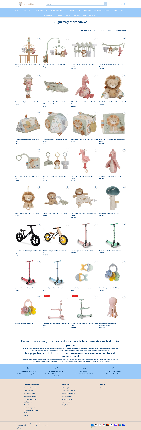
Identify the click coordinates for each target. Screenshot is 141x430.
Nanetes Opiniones (67, 399)
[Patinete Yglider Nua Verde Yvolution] (112, 235)
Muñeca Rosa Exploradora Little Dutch (26, 102)
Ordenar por (122, 30)
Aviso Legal (65, 388)
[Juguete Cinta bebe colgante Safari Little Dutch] (112, 49)
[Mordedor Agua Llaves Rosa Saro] (28, 307)
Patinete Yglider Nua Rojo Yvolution (25, 288)
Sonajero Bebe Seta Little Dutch (109, 213)
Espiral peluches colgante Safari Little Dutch (82, 65)
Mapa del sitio (66, 402)
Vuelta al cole (27, 10)
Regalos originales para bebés (31, 411)
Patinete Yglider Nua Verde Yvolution (110, 250)
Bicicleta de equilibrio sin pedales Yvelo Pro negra (28, 252)
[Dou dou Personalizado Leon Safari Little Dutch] (84, 198)
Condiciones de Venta (68, 390)
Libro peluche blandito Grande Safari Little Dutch (112, 140)
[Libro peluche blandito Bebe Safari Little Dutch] (28, 160)
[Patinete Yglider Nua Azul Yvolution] (56, 272)
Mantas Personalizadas (31, 396)
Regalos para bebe (29, 393)
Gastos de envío (66, 396)
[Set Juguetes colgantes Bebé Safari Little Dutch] (56, 160)
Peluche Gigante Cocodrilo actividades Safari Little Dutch (54, 103)
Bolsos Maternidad (29, 388)
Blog (84, 15)
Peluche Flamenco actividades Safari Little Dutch (84, 103)
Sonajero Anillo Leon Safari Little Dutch (55, 213)
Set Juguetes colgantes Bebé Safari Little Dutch (55, 177)
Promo (26, 415)
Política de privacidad (68, 393)
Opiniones (77, 15)
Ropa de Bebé (71, 10)
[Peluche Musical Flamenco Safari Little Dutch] (84, 160)
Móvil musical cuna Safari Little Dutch (54, 64)
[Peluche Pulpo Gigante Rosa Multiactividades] (112, 307)
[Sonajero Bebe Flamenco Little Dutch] (112, 160)
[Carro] (124, 4)
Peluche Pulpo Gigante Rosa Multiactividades (107, 324)
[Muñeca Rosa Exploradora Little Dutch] (28, 86)
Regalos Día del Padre (30, 399)
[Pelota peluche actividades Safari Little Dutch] (56, 123)
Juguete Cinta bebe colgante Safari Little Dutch (111, 65)
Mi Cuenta (103, 388)
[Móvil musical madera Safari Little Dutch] (28, 49)
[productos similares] (39, 38)
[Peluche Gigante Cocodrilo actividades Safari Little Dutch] (56, 86)
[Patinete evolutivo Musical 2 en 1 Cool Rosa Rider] (56, 307)
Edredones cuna (29, 390)
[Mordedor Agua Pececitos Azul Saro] (84, 272)
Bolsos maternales (57, 10)
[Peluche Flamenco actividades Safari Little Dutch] (84, 86)
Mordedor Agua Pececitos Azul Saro (81, 288)
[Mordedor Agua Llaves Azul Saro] (112, 272)
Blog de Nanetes (67, 405)
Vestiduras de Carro (41, 10)
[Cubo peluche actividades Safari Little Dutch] (84, 123)
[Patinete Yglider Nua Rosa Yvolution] (84, 235)
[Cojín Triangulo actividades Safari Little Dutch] (28, 123)
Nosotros (92, 15)
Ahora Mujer (28, 405)
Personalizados (47, 15)
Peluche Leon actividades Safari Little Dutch (112, 102)
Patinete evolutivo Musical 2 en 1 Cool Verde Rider (84, 324)
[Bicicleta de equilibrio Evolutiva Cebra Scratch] (56, 235)
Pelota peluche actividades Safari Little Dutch (55, 140)
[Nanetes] (26, 4)
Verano (17, 10)
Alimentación (118, 10)
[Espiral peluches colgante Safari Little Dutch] (84, 49)
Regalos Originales (29, 408)
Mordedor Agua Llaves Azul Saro (109, 288)
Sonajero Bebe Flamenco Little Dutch (110, 176)
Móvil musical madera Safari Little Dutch (27, 64)
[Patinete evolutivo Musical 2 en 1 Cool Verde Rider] (84, 307)
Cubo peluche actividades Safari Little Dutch (84, 139)
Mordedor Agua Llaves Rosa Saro (24, 323)
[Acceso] (120, 4)
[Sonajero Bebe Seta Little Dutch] (112, 198)
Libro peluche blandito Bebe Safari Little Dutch (27, 177)
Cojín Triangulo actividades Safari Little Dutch (27, 140)
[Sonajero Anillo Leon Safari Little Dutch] (56, 198)
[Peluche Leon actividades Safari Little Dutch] (112, 86)
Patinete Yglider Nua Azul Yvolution (53, 288)
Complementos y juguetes (102, 10)
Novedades (59, 15)
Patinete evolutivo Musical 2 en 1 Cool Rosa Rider (56, 324)
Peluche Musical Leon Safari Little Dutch (27, 213)
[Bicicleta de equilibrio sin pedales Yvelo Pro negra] (28, 235)
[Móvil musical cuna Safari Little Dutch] (56, 49)
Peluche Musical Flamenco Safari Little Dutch (83, 177)
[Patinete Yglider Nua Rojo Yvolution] (28, 272)
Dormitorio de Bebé (84, 10)
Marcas (68, 15)
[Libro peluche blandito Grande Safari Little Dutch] (112, 123)
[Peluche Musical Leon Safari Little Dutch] (28, 198)
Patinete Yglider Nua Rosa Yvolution (82, 250)
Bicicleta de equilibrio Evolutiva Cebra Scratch (54, 252)
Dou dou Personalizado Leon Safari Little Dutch (83, 214)
